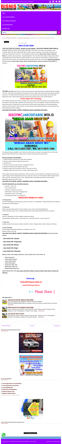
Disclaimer (30, 1)
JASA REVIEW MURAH (7, 24)
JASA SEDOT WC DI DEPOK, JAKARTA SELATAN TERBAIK (20, 300)
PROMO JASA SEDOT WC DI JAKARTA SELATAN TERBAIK (21, 307)
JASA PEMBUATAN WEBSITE (9, 21)
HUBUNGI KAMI (6, 28)
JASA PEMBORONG (7, 383)
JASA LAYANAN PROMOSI (8, 17)
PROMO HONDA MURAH (8, 389)
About (3, 1)
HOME (3, 13)
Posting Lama (57, 325)
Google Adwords (15, 1)
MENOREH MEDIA (56, 441)
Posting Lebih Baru (6, 325)
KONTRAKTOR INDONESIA (9, 385)
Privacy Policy (24, 1)
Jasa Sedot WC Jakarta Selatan (20, 43)
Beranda (32, 325)
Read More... (11, 304)
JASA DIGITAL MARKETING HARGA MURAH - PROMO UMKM (23, 441)
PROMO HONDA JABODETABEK (11, 391)
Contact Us (8, 1)
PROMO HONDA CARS (8, 387)
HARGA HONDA (6, 393)
